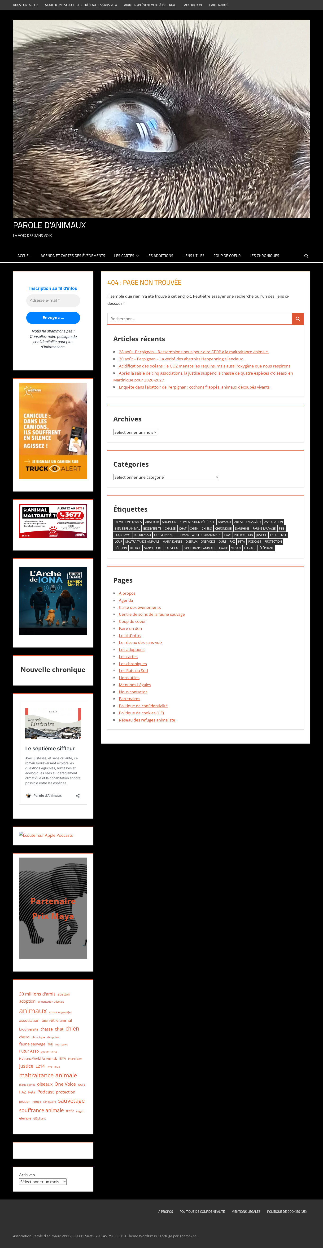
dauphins (242, 529)
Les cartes (124, 255)
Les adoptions (160, 255)
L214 (273, 535)
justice (261, 535)
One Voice (208, 542)
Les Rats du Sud (133, 670)
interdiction (243, 535)
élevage (250, 548)
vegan (236, 548)
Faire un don (192, 4)
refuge (135, 548)
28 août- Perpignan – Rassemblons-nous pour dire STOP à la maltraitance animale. (194, 351)
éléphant (266, 548)
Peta (241, 542)
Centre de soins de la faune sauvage (152, 614)
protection (273, 542)
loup (118, 542)
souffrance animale (199, 548)
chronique (223, 529)
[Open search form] (306, 255)
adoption (169, 522)
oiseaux (191, 542)
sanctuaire (153, 548)
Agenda (126, 600)
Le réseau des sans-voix (140, 642)
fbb (281, 529)
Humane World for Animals (200, 535)
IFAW (227, 535)
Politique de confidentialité (143, 705)
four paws (123, 535)
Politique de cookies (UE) (141, 713)
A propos (127, 593)
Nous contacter (25, 4)
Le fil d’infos (130, 635)
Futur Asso (142, 535)
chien (194, 529)
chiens (207, 529)
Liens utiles (194, 255)
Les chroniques (264, 255)
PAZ (232, 542)
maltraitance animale (142, 542)
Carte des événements (140, 607)
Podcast (254, 542)
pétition (121, 548)
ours (222, 542)
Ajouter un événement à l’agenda (149, 4)
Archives (27, 1174)
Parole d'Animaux (49, 224)
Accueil (24, 255)
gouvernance (164, 535)
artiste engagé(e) (247, 522)
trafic (223, 548)
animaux (224, 522)
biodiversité (152, 529)
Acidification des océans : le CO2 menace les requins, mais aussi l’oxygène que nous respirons (204, 366)
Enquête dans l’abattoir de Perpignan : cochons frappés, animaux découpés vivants (194, 387)
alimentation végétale (197, 522)
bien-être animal (127, 529)
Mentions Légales (135, 684)
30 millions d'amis (128, 522)
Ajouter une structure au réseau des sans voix (81, 4)
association (273, 522)
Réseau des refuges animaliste (147, 720)
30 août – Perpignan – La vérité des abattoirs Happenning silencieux (181, 359)
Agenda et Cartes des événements (73, 255)
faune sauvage (264, 529)
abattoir (152, 522)
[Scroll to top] (315, 1240)
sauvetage (173, 548)
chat (183, 529)
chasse (170, 529)
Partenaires (218, 4)
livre (283, 535)
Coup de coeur (227, 255)
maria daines (172, 542)
